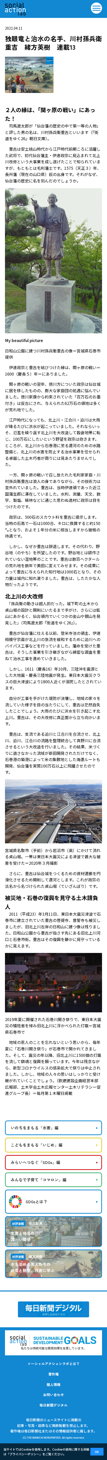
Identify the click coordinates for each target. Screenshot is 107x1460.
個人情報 (53, 1384)
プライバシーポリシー (24, 1454)
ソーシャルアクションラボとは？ (53, 1363)
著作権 (53, 1374)
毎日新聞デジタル (53, 1405)
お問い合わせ (53, 1394)
